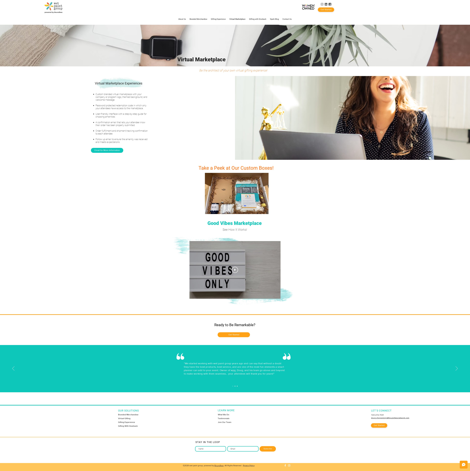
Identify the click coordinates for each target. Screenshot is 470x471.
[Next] (457, 368)
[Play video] (235, 270)
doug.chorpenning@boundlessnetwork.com (390, 418)
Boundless (219, 465)
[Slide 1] (232, 386)
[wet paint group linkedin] (326, 4)
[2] (322, 4)
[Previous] (13, 368)
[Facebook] (285, 465)
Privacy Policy (249, 466)
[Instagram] (289, 465)
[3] (329, 4)
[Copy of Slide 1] (237, 386)
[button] (294, 7)
